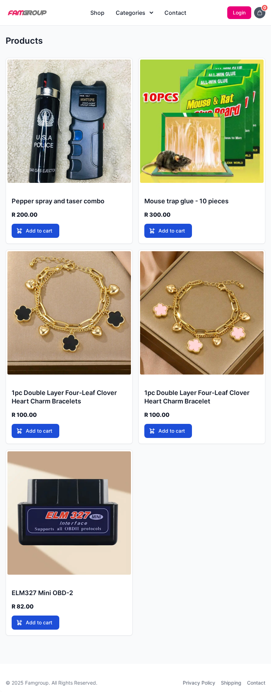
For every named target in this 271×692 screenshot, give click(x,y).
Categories (130, 12)
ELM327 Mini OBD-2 (42, 593)
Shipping (231, 683)
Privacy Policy (199, 683)
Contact (175, 12)
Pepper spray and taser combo (58, 201)
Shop (97, 12)
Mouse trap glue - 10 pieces (186, 201)
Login (239, 13)
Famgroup (37, 683)
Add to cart (39, 231)
